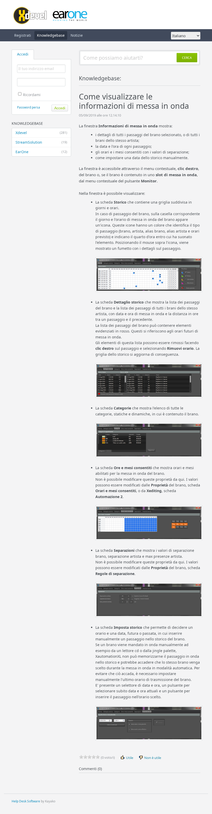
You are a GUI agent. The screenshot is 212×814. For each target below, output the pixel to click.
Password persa (28, 107)
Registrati (22, 35)
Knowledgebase (51, 35)
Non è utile (152, 757)
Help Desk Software (26, 801)
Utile (129, 757)
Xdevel (41, 132)
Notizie (77, 35)
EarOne (41, 151)
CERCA (187, 58)
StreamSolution (41, 142)
